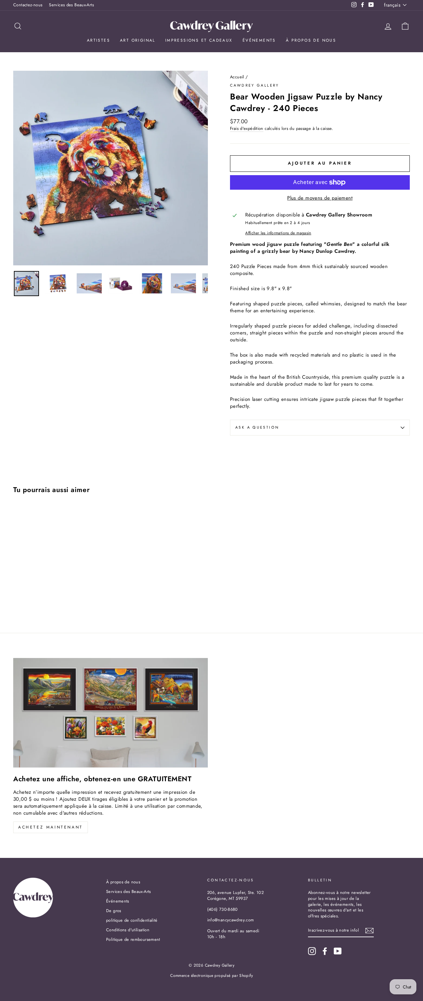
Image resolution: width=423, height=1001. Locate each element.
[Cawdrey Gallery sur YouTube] (338, 951)
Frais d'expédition (246, 129)
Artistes (98, 40)
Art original (137, 40)
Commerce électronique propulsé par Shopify (211, 976)
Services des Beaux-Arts (71, 5)
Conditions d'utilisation (127, 930)
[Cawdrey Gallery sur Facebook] (325, 951)
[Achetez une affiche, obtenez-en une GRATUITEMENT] (110, 712)
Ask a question (257, 427)
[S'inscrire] (369, 931)
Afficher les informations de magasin (278, 233)
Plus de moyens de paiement (320, 198)
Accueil (237, 77)
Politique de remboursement (133, 939)
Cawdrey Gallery (254, 85)
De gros (113, 910)
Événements (259, 40)
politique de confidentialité (132, 920)
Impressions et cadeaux (199, 40)
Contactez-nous (27, 5)
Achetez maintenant (50, 827)
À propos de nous (311, 40)
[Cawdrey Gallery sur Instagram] (312, 951)
